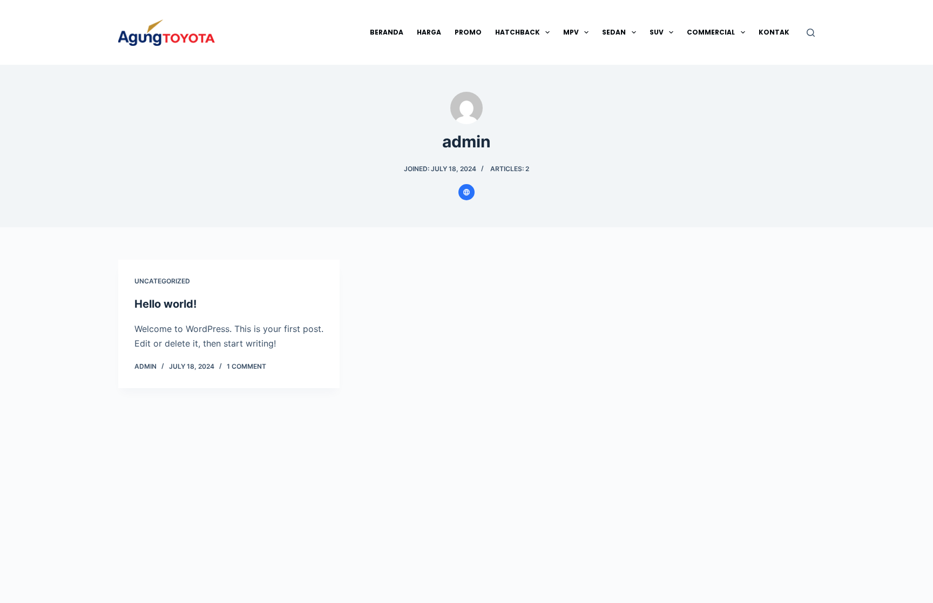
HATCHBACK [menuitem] (517, 32)
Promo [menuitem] (468, 32)
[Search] (811, 33)
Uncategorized (162, 281)
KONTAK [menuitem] (774, 32)
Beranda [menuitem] (386, 32)
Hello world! (165, 303)
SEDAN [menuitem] (614, 32)
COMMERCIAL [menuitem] (711, 32)
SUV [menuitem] (657, 32)
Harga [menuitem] (429, 32)
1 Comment (246, 366)
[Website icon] (466, 192)
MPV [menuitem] (571, 32)
